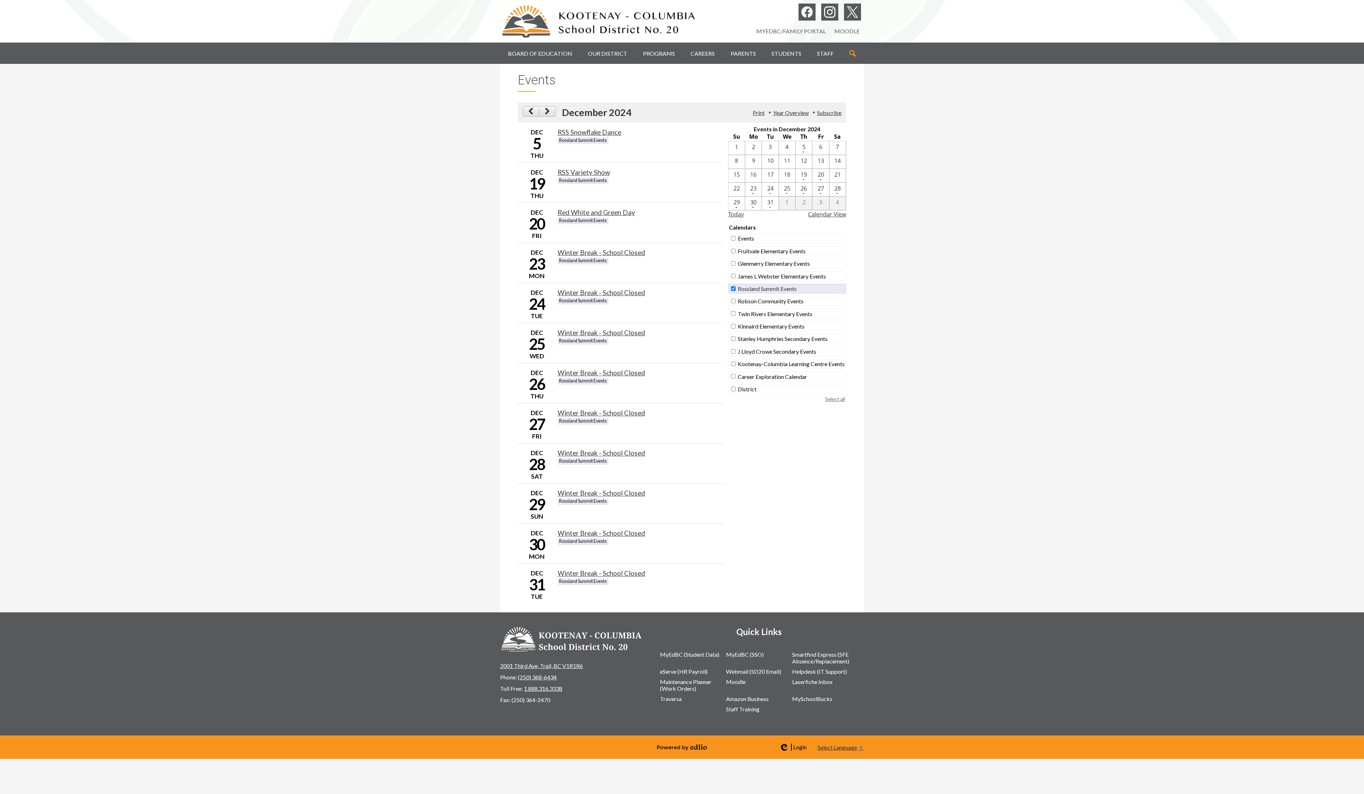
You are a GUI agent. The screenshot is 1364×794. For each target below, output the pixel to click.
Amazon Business (747, 698)
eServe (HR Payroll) (684, 671)
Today (736, 214)
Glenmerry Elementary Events (774, 263)
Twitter (852, 12)
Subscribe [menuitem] (829, 112)
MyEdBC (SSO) (745, 654)
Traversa (671, 698)
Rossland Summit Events (767, 288)
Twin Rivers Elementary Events (775, 313)
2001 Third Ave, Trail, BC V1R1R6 (541, 665)
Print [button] (759, 112)
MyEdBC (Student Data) (689, 654)
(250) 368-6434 (537, 677)
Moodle (847, 31)
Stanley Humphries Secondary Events (783, 338)
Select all (835, 399)
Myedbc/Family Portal (791, 31)
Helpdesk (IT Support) (819, 671)
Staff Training (742, 709)
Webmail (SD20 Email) (753, 671)
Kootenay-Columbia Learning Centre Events (791, 363)
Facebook (807, 12)
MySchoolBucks (812, 698)
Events (746, 238)
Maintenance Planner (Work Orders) (685, 685)
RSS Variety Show (584, 172)
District (747, 389)
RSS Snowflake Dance (589, 132)
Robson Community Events (770, 301)
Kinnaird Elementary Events (771, 326)
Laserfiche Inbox (812, 681)
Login (793, 747)
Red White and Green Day (596, 212)
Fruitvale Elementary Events (772, 251)
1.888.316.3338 (543, 688)
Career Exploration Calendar (772, 376)
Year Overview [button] (791, 112)
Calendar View (827, 214)
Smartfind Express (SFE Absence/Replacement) (820, 658)
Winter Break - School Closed (601, 253)
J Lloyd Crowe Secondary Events (777, 351)
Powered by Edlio (682, 747)
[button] (540, 53)
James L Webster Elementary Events (782, 276)
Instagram (829, 12)
